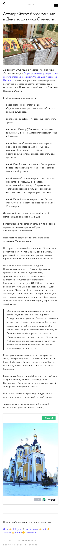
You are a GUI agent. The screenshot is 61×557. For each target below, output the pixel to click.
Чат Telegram (31, 528)
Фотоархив (30, 532)
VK (44, 528)
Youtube (7, 532)
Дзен (5, 528)
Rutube (18, 532)
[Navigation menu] (56, 5)
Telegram (17, 528)
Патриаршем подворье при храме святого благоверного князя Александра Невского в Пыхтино (30, 77)
